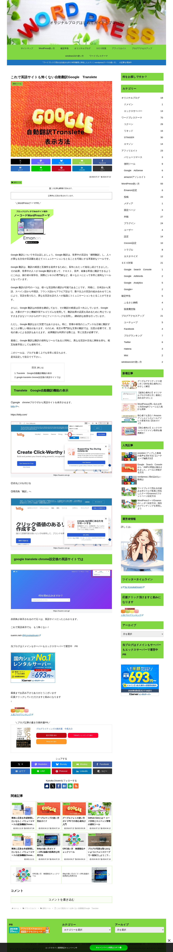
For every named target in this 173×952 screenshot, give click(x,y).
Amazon (49, 741)
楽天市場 (49, 735)
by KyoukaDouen (133, 587)
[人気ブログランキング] (19, 709)
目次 (34, 367)
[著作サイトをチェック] (46, 785)
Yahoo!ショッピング (81, 735)
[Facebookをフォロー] (58, 785)
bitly (13, 406)
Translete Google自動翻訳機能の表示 (34, 373)
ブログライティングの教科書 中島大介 (54, 729)
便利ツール (17, 182)
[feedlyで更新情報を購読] (70, 785)
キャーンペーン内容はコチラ (107, 947)
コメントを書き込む (61, 899)
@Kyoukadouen (30, 635)
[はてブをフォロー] (64, 785)
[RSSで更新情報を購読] (76, 785)
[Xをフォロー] (52, 785)
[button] (102, 168)
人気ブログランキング (21, 714)
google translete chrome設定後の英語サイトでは (39, 377)
